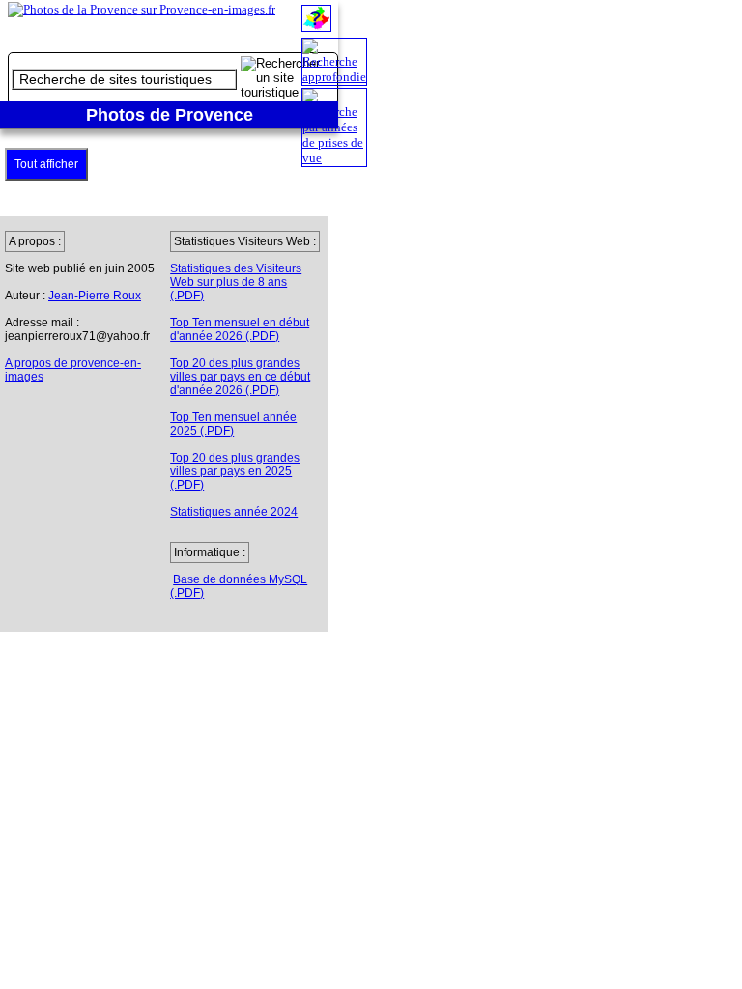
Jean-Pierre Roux (94, 295)
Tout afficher (46, 164)
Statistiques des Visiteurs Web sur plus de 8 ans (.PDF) (235, 282)
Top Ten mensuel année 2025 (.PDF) (233, 424)
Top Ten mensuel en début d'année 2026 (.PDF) (239, 329)
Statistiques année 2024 (234, 512)
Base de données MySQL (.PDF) (238, 586)
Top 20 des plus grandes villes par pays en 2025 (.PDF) (235, 471)
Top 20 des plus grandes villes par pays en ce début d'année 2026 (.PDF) (240, 376)
